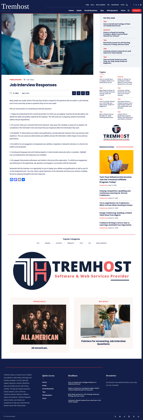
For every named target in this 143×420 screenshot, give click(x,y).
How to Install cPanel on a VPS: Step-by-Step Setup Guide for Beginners (115, 61)
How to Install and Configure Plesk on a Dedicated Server (116, 25)
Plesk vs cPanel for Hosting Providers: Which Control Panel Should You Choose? (115, 34)
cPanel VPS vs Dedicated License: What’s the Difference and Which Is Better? (125, 116)
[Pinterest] (83, 93)
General (106, 30)
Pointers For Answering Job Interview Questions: (103, 342)
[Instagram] (136, 5)
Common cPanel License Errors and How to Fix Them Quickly (117, 52)
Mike (17, 93)
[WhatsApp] (87, 93)
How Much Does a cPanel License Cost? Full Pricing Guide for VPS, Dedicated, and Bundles (125, 104)
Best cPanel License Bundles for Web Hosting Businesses (106, 115)
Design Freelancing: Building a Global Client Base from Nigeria (116, 214)
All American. (39, 348)
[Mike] (11, 93)
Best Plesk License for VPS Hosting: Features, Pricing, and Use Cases (116, 43)
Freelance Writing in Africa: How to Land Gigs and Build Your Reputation (115, 224)
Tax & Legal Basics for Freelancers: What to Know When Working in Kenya (116, 204)
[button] (126, 5)
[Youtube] (141, 5)
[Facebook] (134, 5)
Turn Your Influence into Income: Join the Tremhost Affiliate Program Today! (116, 179)
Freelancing (16, 80)
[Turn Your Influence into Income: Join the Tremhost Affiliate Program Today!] (116, 162)
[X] (138, 5)
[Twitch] (129, 417)
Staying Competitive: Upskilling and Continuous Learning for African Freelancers (115, 193)
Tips (105, 21)
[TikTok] (124, 417)
